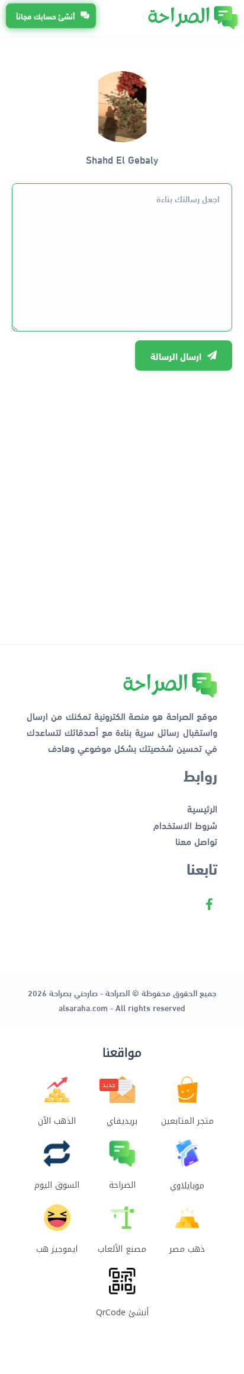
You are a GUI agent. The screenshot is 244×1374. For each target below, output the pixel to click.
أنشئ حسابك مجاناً (45, 16)
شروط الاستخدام (185, 824)
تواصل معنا (196, 840)
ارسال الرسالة (175, 355)
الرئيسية (202, 808)
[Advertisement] (122, 502)
